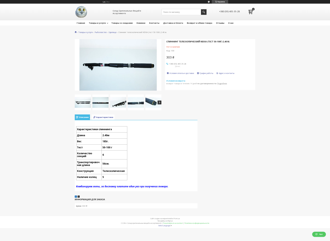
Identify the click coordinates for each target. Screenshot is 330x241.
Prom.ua (177, 218)
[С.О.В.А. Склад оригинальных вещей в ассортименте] (81, 12)
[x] (79, 197)
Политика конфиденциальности (196, 223)
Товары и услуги (97, 23)
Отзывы (220, 23)
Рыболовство (101, 32)
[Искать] (204, 12)
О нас (231, 23)
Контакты (154, 23)
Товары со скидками (122, 23)
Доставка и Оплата (173, 23)
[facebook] (76, 197)
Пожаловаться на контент (173, 223)
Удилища (112, 32)
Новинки (141, 23)
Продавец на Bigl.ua (165, 221)
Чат (321, 234)
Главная (81, 23)
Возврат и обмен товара (199, 23)
